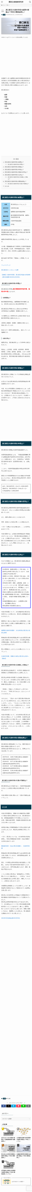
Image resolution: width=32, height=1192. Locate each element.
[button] (3, 1106)
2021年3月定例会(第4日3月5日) (10, 918)
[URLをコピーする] (28, 1106)
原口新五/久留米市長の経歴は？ (14, 162)
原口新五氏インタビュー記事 (9, 270)
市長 (4, 14)
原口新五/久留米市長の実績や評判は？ (16, 172)
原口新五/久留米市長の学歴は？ (16, 164)
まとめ (7, 186)
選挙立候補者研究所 (16, 2)
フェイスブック (6, 265)
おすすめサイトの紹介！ (18, 1181)
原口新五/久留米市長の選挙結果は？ (15, 181)
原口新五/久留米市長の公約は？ (14, 174)
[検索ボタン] (30, 2)
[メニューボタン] (2, 2)
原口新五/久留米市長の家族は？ (14, 167)
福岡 (9, 1098)
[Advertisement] (16, 56)
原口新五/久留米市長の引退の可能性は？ (18, 183)
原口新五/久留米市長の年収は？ (14, 169)
